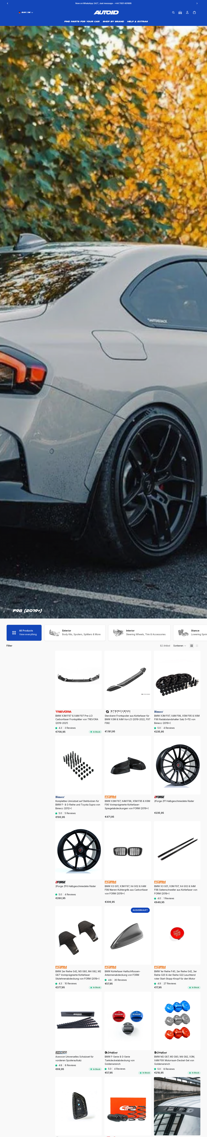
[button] (179, 645)
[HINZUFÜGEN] (97, 704)
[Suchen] (173, 12)
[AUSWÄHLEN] (195, 704)
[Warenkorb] (194, 12)
